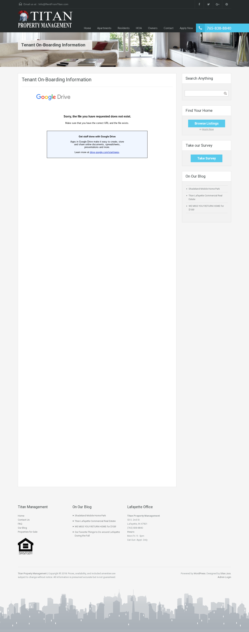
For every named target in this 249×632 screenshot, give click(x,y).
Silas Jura (225, 573)
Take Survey (206, 158)
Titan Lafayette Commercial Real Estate (95, 521)
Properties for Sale (27, 531)
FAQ (20, 523)
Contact (169, 28)
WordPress (199, 573)
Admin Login (224, 577)
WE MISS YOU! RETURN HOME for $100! (95, 526)
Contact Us (24, 519)
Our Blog (22, 527)
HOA (139, 28)
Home (87, 28)
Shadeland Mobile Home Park (204, 188)
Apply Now (186, 28)
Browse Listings (207, 123)
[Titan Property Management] (45, 21)
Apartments (104, 28)
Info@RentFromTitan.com (53, 4)
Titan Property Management (32, 573)
